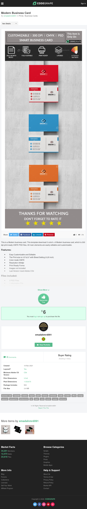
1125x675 (27, 381)
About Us (47, 474)
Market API (47, 485)
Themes (46, 454)
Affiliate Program (7, 488)
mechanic (53, 396)
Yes (25, 369)
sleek (36, 399)
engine (32, 396)
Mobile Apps (48, 465)
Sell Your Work (6, 485)
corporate (17, 396)
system (55, 399)
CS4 (25, 372)
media (61, 396)
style (42, 399)
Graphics (47, 462)
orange (80, 396)
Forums (4, 477)
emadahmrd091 (10, 15)
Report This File (43, 408)
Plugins (46, 456)
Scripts (46, 451)
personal (5, 399)
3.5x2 (26, 378)
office (74, 396)
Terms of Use (48, 477)
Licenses (4, 482)
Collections (5, 480)
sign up (42, 316)
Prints (21, 15)
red (31, 399)
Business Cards (31, 15)
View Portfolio (44, 345)
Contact (46, 488)
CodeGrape (50, 499)
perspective (14, 399)
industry (45, 396)
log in (36, 316)
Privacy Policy (48, 480)
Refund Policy (48, 482)
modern (67, 396)
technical (63, 399)
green (38, 396)
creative (24, 396)
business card (6, 396)
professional (24, 399)
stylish (48, 399)
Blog (2, 474)
